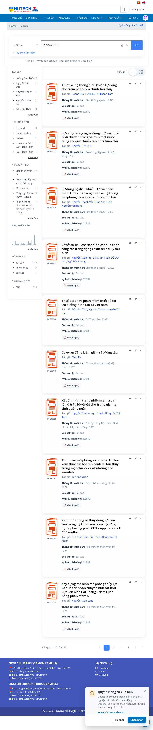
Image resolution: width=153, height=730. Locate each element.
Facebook (104, 667)
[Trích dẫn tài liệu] (130, 83)
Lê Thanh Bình (80, 537)
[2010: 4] (18, 244)
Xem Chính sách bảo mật (111, 712)
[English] (144, 2)
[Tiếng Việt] (139, 2)
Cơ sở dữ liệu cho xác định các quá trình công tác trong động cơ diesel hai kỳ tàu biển (91, 249)
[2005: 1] (12, 244)
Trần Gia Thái (79, 309)
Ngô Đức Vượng (76, 261)
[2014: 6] (23, 244)
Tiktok (102, 671)
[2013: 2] (22, 244)
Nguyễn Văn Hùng (72, 205)
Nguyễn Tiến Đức (81, 146)
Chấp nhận (137, 720)
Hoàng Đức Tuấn (81, 94)
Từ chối (119, 720)
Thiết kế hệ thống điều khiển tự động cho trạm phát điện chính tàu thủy (89, 87)
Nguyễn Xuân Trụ (82, 257)
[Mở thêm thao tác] (141, 83)
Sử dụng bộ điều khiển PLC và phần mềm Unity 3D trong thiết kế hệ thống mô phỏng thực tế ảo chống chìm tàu (90, 193)
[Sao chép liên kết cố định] (135, 83)
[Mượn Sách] (145, 18)
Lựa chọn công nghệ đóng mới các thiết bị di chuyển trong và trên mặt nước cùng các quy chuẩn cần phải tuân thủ (91, 137)
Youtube (103, 674)
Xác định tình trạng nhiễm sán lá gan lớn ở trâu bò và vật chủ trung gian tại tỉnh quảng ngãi (89, 404)
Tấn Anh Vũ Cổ (80, 477)
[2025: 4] (35, 244)
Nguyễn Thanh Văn (83, 202)
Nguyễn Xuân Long (82, 600)
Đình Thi (77, 357)
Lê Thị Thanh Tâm (102, 94)
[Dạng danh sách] (133, 72)
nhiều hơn (33, 249)
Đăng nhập (138, 9)
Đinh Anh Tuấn (103, 202)
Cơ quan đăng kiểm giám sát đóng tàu (90, 352)
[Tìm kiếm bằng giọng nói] (122, 45)
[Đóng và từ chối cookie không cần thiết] (144, 691)
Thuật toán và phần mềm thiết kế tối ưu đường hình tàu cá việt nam (89, 303)
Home (12, 26)
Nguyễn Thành (96, 309)
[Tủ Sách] (123, 10)
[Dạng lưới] (141, 72)
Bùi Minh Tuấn (101, 257)
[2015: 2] (24, 244)
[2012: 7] (21, 244)
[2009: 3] (17, 244)
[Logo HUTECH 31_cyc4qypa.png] (24, 9)
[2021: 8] (30, 244)
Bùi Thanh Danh (98, 537)
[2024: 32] (34, 240)
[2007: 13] (15, 243)
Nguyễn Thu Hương (83, 413)
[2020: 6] (29, 244)
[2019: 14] (28, 243)
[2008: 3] (16, 244)
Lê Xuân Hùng (103, 413)
